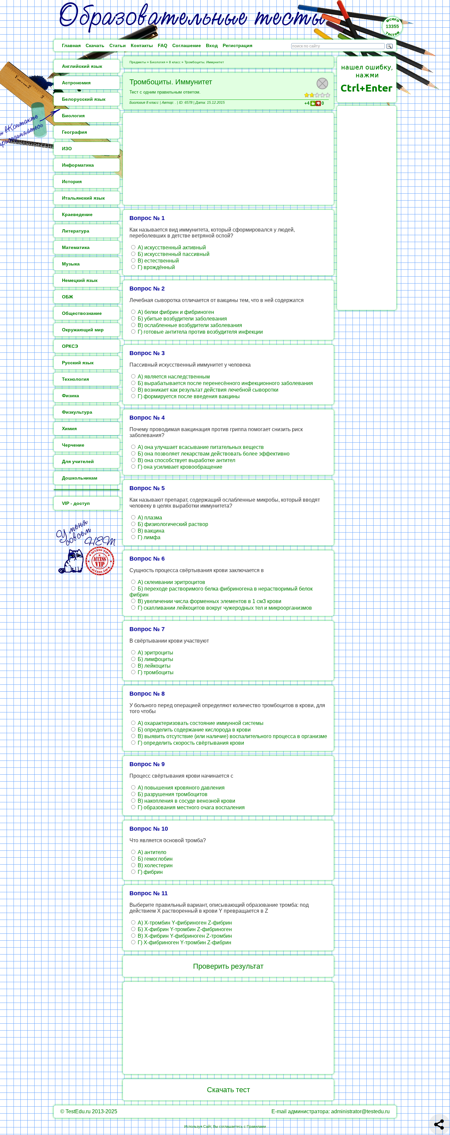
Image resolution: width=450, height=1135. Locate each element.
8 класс (175, 62)
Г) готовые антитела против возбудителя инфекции (199, 332)
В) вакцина (150, 531)
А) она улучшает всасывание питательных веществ (200, 447)
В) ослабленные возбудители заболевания (189, 325)
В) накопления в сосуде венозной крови (185, 801)
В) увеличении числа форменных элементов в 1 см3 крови (208, 601)
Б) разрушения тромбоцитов (172, 794)
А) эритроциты (154, 652)
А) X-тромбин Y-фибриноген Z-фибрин (184, 923)
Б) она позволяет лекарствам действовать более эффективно (213, 454)
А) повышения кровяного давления (180, 787)
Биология (157, 62)
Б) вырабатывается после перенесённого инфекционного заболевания (224, 383)
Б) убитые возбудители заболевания (181, 318)
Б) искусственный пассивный (173, 254)
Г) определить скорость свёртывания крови (190, 743)
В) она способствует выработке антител (185, 460)
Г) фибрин (149, 872)
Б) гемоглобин (154, 859)
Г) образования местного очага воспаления (190, 807)
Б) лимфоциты (154, 659)
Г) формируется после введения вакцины (188, 396)
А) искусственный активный (171, 247)
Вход (212, 45)
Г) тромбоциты (155, 672)
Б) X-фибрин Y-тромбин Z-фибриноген (184, 929)
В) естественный (157, 260)
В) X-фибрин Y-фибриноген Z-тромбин (184, 936)
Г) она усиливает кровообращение (179, 467)
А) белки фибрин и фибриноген (175, 312)
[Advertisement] (228, 159)
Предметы (137, 62)
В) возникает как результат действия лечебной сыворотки (207, 390)
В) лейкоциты (153, 666)
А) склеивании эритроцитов (170, 582)
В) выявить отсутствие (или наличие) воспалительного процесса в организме (231, 736)
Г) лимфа (148, 537)
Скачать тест (228, 1090)
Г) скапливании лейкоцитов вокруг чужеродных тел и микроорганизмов (224, 608)
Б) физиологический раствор (172, 524)
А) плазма (149, 517)
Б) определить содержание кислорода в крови (193, 730)
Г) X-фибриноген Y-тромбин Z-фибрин (183, 942)
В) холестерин (154, 865)
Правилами (256, 1126)
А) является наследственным (173, 376)
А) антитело (151, 852)
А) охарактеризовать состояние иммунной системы (200, 723)
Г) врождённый (155, 267)
